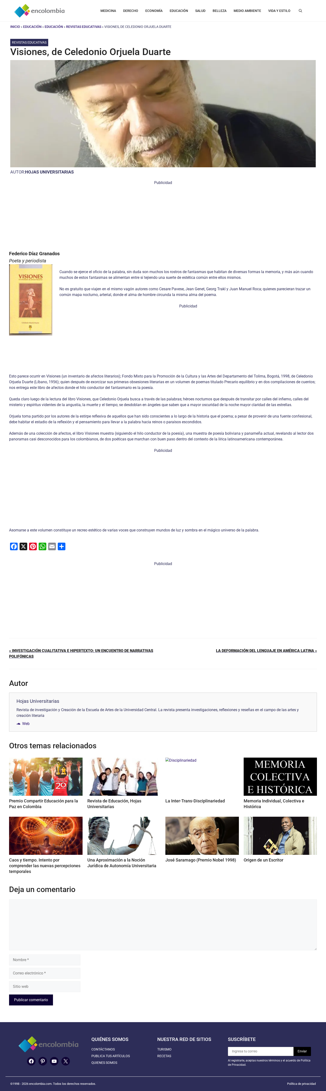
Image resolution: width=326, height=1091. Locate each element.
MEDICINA (108, 11)
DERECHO (130, 11)
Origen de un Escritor (263, 859)
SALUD (200, 11)
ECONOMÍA (154, 11)
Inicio (15, 27)
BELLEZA (219, 11)
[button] (300, 11)
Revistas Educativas (83, 27)
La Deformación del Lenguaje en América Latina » (266, 650)
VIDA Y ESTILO (279, 11)
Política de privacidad (301, 1084)
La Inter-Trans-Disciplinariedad (195, 800)
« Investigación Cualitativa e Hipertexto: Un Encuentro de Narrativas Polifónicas (81, 653)
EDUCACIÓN (179, 11)
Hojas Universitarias (49, 171)
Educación (32, 27)
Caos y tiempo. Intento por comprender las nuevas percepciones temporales (44, 865)
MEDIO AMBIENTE (247, 11)
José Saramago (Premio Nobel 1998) (200, 859)
